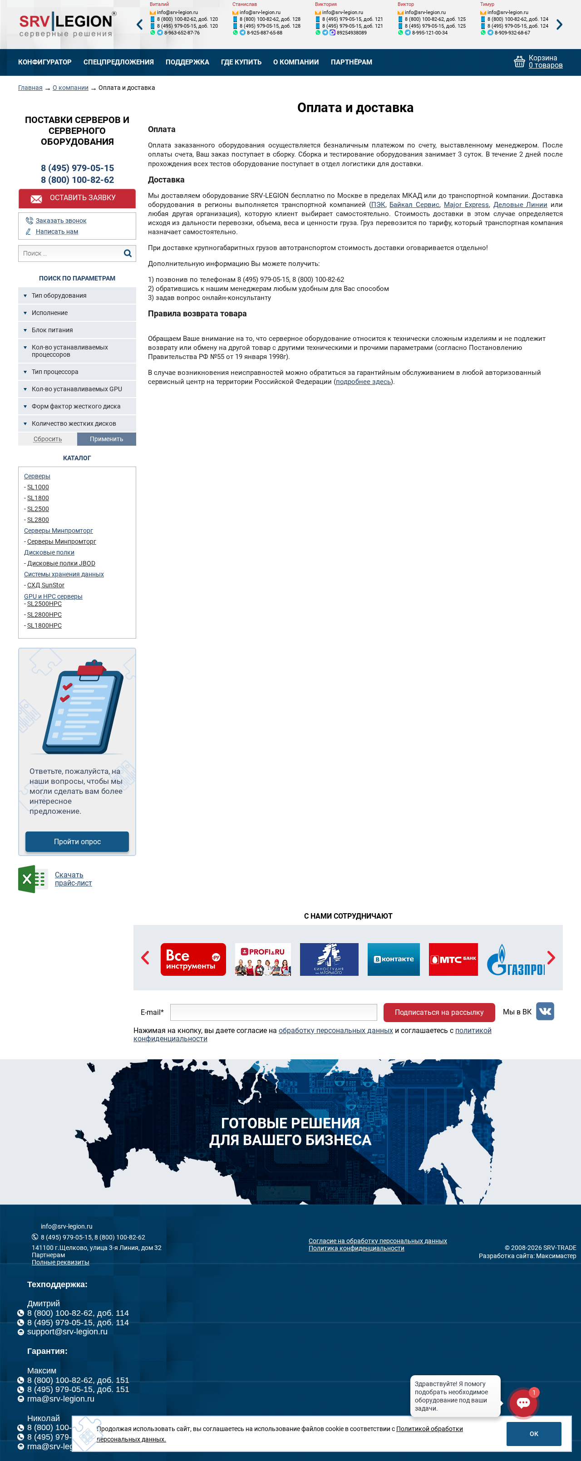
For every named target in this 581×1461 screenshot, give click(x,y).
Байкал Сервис (414, 205)
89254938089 (352, 33)
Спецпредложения (119, 62)
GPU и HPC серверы (53, 596)
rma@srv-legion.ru (60, 1398)
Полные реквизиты (60, 1262)
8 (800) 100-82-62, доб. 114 (78, 1313)
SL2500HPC (44, 603)
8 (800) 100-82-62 (77, 179)
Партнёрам (351, 62)
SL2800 (38, 519)
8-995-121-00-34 (430, 33)
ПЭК (378, 205)
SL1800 (38, 498)
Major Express (466, 205)
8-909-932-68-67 (512, 33)
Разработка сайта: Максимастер (527, 1255)
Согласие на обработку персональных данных (378, 1241)
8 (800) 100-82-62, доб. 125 (435, 19)
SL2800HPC (44, 614)
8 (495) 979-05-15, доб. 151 (78, 1389)
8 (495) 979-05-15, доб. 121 (352, 19)
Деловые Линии (520, 205)
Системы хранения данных (64, 574)
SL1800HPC (44, 625)
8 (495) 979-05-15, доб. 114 (78, 1322)
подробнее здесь (363, 382)
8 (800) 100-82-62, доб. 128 (270, 19)
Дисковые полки (49, 552)
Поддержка (187, 62)
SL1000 (38, 487)
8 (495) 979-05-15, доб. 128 (270, 26)
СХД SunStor (45, 585)
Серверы (37, 476)
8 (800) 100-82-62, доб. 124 (517, 19)
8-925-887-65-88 (264, 33)
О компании (296, 62)
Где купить (241, 62)
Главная (30, 87)
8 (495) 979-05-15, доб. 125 (435, 26)
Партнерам (48, 1255)
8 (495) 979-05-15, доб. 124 (517, 26)
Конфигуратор (45, 62)
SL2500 (38, 508)
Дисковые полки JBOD (61, 563)
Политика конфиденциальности (356, 1248)
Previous (139, 25)
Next (559, 25)
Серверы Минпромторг (58, 530)
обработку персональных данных (336, 1030)
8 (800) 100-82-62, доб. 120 (187, 19)
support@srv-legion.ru (67, 1331)
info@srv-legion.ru (177, 12)
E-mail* (152, 1012)
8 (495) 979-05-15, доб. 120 (187, 26)
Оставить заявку (83, 197)
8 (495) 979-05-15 (77, 167)
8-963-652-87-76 (182, 33)
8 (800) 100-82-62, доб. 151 (78, 1380)
